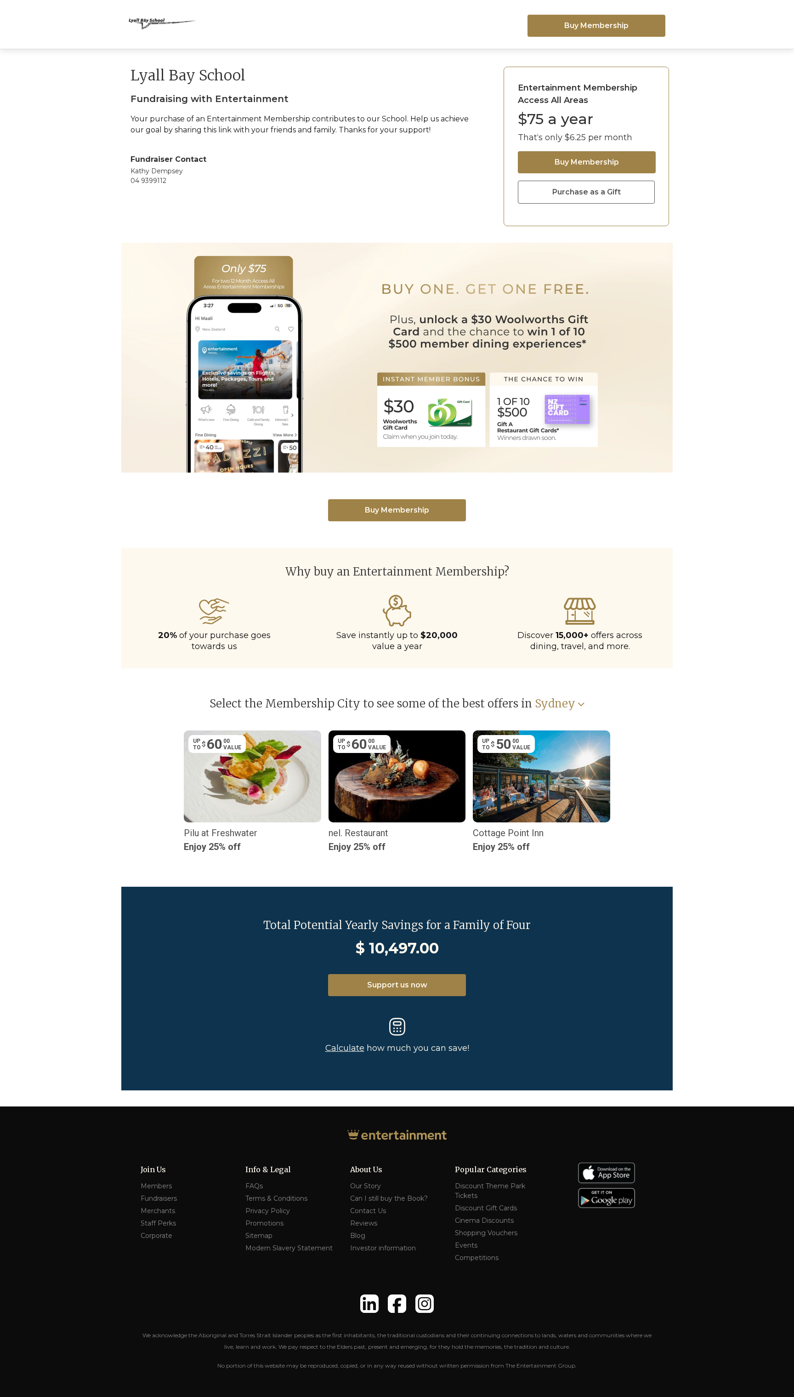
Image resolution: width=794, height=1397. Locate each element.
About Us (366, 1169)
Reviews (363, 1223)
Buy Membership (596, 25)
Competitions (477, 1258)
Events (466, 1245)
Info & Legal (268, 1169)
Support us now (397, 985)
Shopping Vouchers (486, 1233)
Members (156, 1186)
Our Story (365, 1186)
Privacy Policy (267, 1211)
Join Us (153, 1169)
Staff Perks (158, 1223)
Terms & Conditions (276, 1198)
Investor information (383, 1248)
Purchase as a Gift (586, 192)
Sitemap (258, 1236)
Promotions (264, 1223)
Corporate (156, 1236)
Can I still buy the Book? (389, 1198)
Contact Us (368, 1211)
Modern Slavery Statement (289, 1248)
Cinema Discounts (484, 1220)
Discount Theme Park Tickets (490, 1191)
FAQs (254, 1186)
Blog (357, 1236)
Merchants (158, 1211)
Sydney (555, 704)
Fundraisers (159, 1198)
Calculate (344, 1048)
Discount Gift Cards (486, 1208)
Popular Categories (491, 1169)
